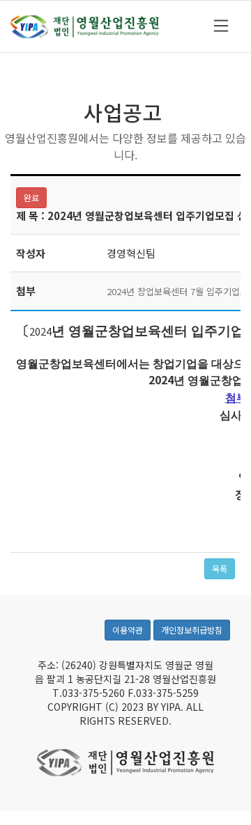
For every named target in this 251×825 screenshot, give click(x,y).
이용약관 (127, 630)
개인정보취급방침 (191, 630)
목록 (219, 568)
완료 (31, 197)
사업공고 (123, 112)
